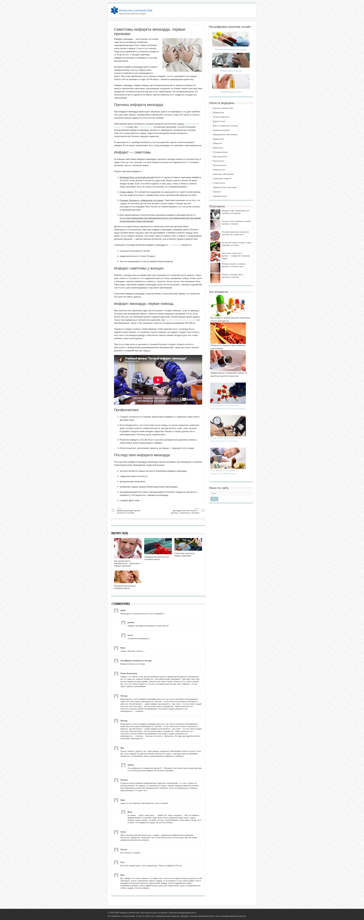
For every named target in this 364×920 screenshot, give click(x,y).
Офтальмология (220, 156)
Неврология (218, 148)
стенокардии (175, 245)
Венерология (218, 112)
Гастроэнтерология (221, 117)
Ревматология (219, 170)
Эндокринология (220, 196)
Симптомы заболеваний (223, 174)
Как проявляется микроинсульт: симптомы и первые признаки (127, 563)
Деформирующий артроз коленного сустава (128, 511)
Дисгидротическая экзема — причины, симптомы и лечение (184, 511)
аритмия (124, 471)
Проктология (218, 161)
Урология (217, 192)
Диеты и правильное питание (225, 126)
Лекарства (217, 143)
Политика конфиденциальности (182, 913)
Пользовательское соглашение (154, 913)
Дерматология (219, 121)
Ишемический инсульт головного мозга (125, 587)
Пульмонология (219, 165)
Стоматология (219, 183)
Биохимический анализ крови (231, 49)
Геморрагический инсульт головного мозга (156, 558)
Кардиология (218, 139)
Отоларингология (220, 152)
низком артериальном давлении (181, 320)
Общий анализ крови (231, 70)
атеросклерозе (145, 127)
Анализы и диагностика (223, 108)
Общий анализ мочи (230, 92)
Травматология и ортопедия (225, 187)
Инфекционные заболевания (225, 134)
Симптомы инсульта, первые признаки (184, 554)
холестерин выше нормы (155, 425)
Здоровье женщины (221, 130)
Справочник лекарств (222, 178)
